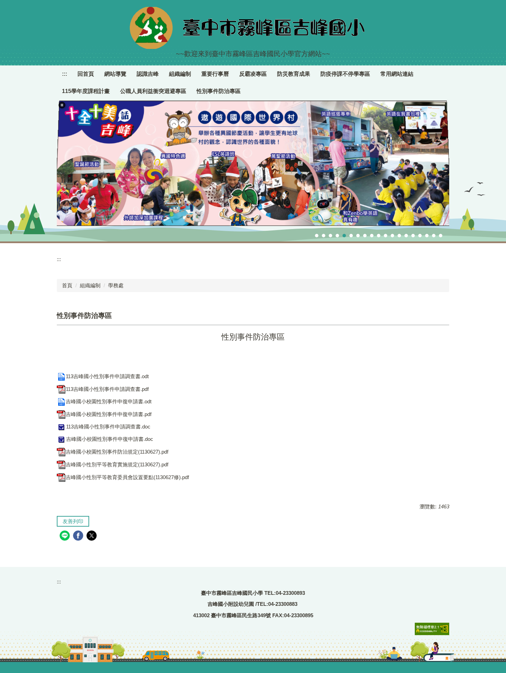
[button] (62, 105)
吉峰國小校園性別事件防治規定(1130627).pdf (117, 452)
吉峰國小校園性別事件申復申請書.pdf (108, 414)
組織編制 (90, 285)
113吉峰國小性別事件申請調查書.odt (107, 376)
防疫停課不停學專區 (345, 74)
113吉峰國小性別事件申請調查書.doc (108, 426)
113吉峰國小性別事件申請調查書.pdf (107, 389)
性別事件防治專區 (219, 91)
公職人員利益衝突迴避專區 (153, 91)
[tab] (316, 235)
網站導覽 (115, 74)
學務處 (116, 285)
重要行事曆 (215, 74)
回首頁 (85, 74)
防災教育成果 (293, 74)
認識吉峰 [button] (148, 74)
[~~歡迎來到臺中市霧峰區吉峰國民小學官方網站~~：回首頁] (253, 28)
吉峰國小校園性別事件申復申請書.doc (109, 439)
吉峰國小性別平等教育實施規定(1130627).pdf (117, 464)
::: (64, 74)
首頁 (67, 285)
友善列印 (73, 521)
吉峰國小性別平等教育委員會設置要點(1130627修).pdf (127, 477)
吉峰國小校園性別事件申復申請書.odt (108, 401)
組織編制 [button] (180, 74)
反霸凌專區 (253, 74)
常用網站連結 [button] (396, 74)
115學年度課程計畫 (86, 91)
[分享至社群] (66, 536)
